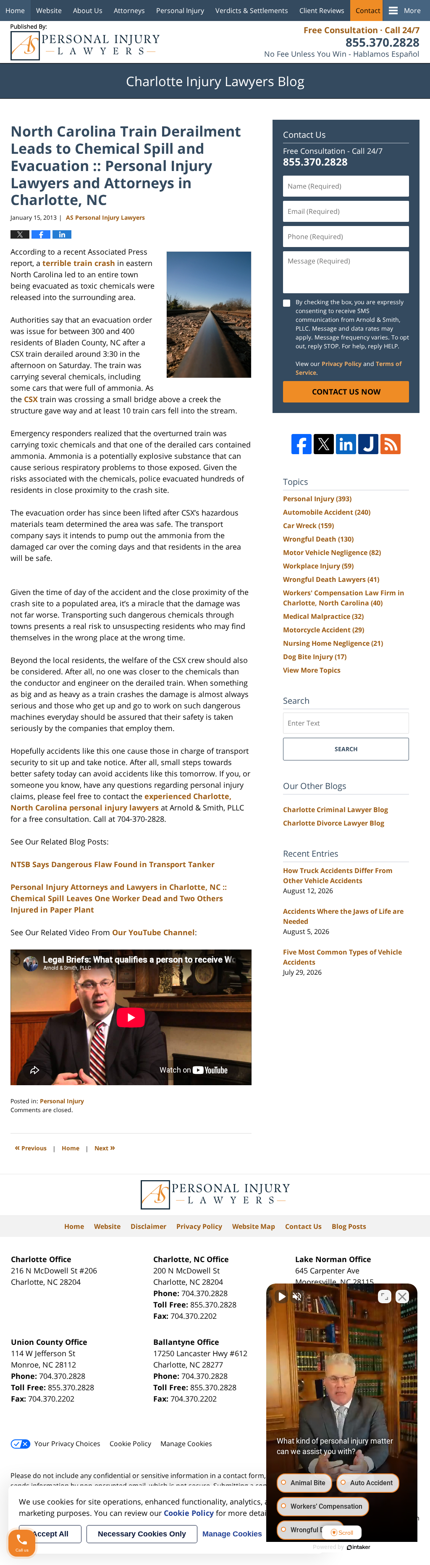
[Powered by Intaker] (358, 1547)
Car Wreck (308, 525)
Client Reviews (321, 10)
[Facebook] (301, 444)
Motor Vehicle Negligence (332, 552)
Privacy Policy (342, 364)
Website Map (253, 1226)
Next (104, 1147)
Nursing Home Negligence (333, 643)
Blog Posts (349, 1226)
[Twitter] (324, 444)
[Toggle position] (384, 1296)
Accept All (50, 1534)
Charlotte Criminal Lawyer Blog (335, 809)
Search (346, 749)
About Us (87, 10)
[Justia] (368, 444)
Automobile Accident (326, 512)
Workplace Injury (318, 566)
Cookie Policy (130, 1443)
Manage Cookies (186, 1443)
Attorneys (129, 10)
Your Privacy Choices (67, 1443)
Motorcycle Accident (323, 629)
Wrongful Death (318, 539)
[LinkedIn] (346, 444)
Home (15, 10)
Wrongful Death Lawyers (331, 579)
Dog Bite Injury (314, 656)
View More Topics (312, 670)
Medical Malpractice (323, 616)
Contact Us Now (346, 392)
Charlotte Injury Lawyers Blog (85, 42)
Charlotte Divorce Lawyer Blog (333, 823)
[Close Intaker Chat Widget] (402, 1296)
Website (49, 10)
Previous (31, 1147)
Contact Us (373, 10)
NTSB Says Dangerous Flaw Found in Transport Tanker (112, 864)
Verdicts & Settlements (251, 10)
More (412, 10)
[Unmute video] (281, 1296)
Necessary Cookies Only (142, 1534)
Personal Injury (180, 10)
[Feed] (390, 444)
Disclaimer (148, 1226)
